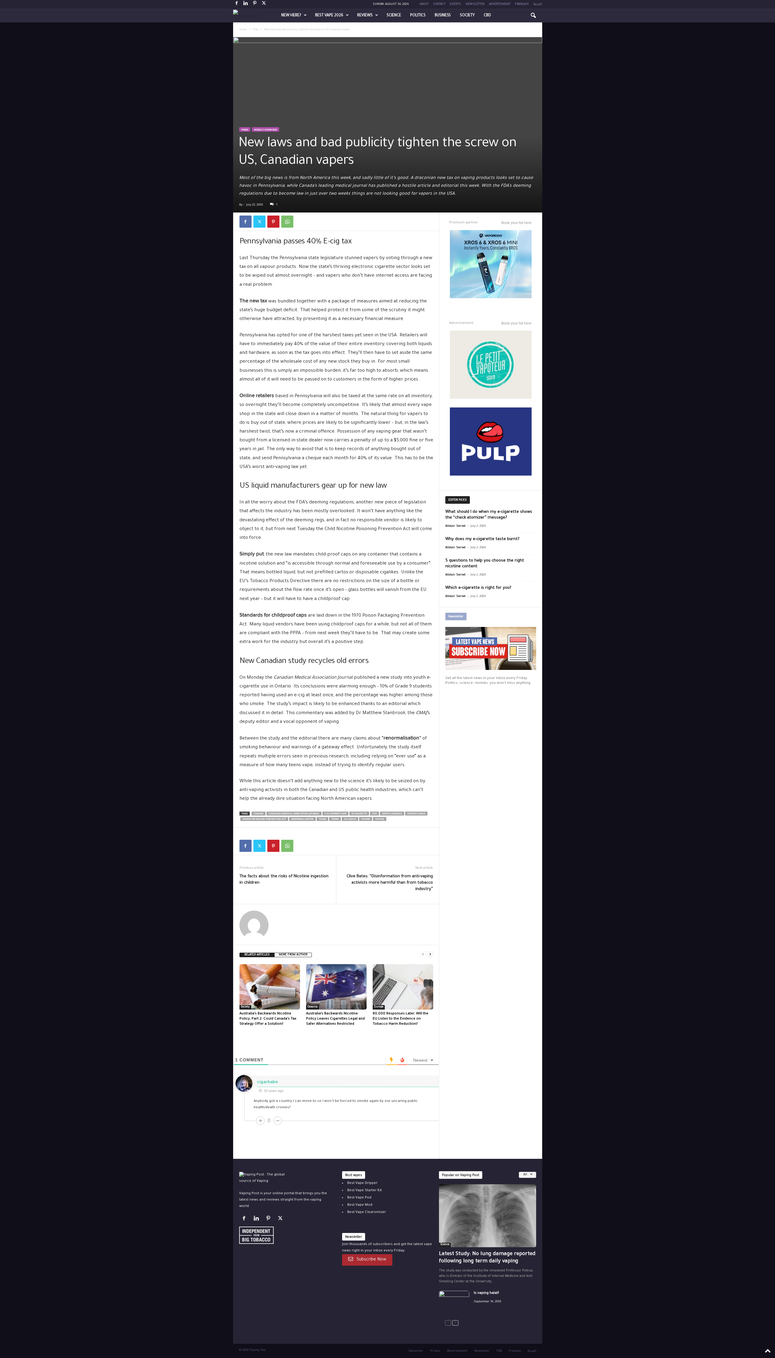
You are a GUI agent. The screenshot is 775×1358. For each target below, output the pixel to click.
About (424, 4)
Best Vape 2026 (329, 16)
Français (522, 4)
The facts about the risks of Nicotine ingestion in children (283, 879)
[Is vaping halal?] (454, 1301)
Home (243, 29)
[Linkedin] (245, 4)
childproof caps (335, 813)
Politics (418, 16)
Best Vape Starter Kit (364, 1190)
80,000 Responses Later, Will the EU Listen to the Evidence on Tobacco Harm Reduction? (400, 1019)
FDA (374, 813)
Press (255, 29)
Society (467, 16)
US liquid (350, 819)
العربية (537, 4)
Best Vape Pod (359, 1198)
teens (335, 819)
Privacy (435, 1351)
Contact (439, 4)
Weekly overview (265, 130)
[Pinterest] (255, 4)
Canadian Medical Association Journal (294, 813)
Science (394, 16)
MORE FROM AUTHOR (293, 955)
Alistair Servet (455, 526)
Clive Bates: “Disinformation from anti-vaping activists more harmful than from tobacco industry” (390, 883)
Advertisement (457, 1351)
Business (443, 16)
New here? (291, 16)
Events (455, 4)
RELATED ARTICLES (257, 955)
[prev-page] (423, 954)
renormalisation (302, 819)
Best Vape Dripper (362, 1183)
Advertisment (499, 4)
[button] (533, 15)
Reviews (365, 16)
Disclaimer (416, 1351)
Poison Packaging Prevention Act (264, 819)
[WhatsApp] (287, 222)
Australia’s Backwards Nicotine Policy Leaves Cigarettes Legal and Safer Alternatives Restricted (335, 1019)
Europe (378, 1007)
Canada (258, 813)
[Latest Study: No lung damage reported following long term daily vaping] (487, 1215)
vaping (379, 819)
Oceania (313, 1007)
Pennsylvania (416, 813)
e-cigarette (359, 813)
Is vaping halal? (486, 1293)
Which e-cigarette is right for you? (478, 588)
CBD (487, 16)
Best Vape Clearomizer (366, 1212)
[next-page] (430, 954)
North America (392, 813)
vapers (365, 819)
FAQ (499, 1351)
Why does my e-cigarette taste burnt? (482, 539)
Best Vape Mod (359, 1205)
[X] (264, 4)
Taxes (322, 819)
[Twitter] (259, 222)
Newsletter (475, 4)
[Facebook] (236, 4)
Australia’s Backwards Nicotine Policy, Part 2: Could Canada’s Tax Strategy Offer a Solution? (267, 1019)
